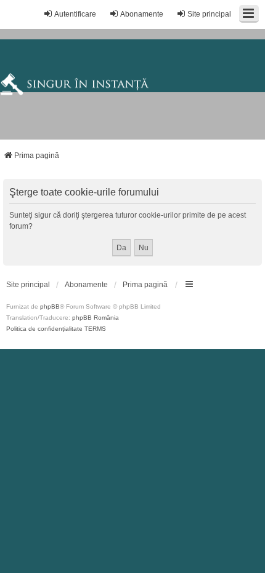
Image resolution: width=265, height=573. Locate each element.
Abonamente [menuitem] (141, 14)
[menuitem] (28, 284)
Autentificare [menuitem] (75, 14)
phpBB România (95, 317)
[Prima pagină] (132, 84)
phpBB (50, 306)
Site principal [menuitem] (209, 14)
